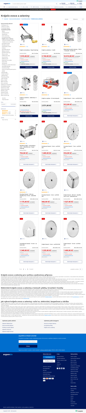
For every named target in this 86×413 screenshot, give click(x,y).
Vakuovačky (4, 61)
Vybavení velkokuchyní (7, 323)
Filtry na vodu (5, 54)
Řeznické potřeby (5, 77)
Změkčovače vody (6, 55)
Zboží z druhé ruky (5, 95)
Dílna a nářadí (4, 80)
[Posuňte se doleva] (2, 9)
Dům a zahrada (4, 83)
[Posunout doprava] (83, 9)
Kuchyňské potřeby (5, 29)
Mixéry (3, 31)
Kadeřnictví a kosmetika (6, 84)
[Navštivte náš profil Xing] (64, 368)
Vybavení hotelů (4, 92)
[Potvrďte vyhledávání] (56, 3)
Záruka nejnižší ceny (25, 61)
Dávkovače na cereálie (7, 60)
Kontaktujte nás (49, 357)
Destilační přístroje (6, 52)
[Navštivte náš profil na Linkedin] (61, 368)
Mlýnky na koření (5, 51)
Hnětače (4, 48)
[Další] (28, 269)
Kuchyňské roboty (6, 43)
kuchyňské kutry (76, 296)
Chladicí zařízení (4, 74)
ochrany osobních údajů (45, 350)
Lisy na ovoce (5, 57)
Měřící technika (4, 81)
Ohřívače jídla (4, 72)
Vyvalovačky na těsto (6, 46)
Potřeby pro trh (4, 25)
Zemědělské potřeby (5, 86)
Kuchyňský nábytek (5, 28)
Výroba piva (4, 63)
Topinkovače (4, 34)
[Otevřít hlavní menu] (4, 7)
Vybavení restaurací (6, 329)
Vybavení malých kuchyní (7, 331)
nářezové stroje (26, 298)
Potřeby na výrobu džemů (8, 327)
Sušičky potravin (5, 32)
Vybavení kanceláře (5, 89)
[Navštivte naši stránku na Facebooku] (59, 368)
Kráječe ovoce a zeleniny (7, 38)
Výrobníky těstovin (6, 49)
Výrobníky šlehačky (6, 66)
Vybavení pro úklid (5, 87)
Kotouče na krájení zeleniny (8, 40)
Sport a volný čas (4, 93)
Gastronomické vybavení (7, 23)
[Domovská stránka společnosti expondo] (2, 18)
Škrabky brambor (6, 45)
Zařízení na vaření (5, 26)
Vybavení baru (4, 75)
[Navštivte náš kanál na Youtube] (57, 368)
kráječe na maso (48, 315)
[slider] (1, 106)
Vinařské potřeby (5, 67)
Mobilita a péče (4, 90)
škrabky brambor (48, 296)
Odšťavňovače (5, 58)
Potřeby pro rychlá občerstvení (9, 64)
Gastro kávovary (5, 35)
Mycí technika (4, 78)
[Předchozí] (23, 269)
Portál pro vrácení (49, 361)
